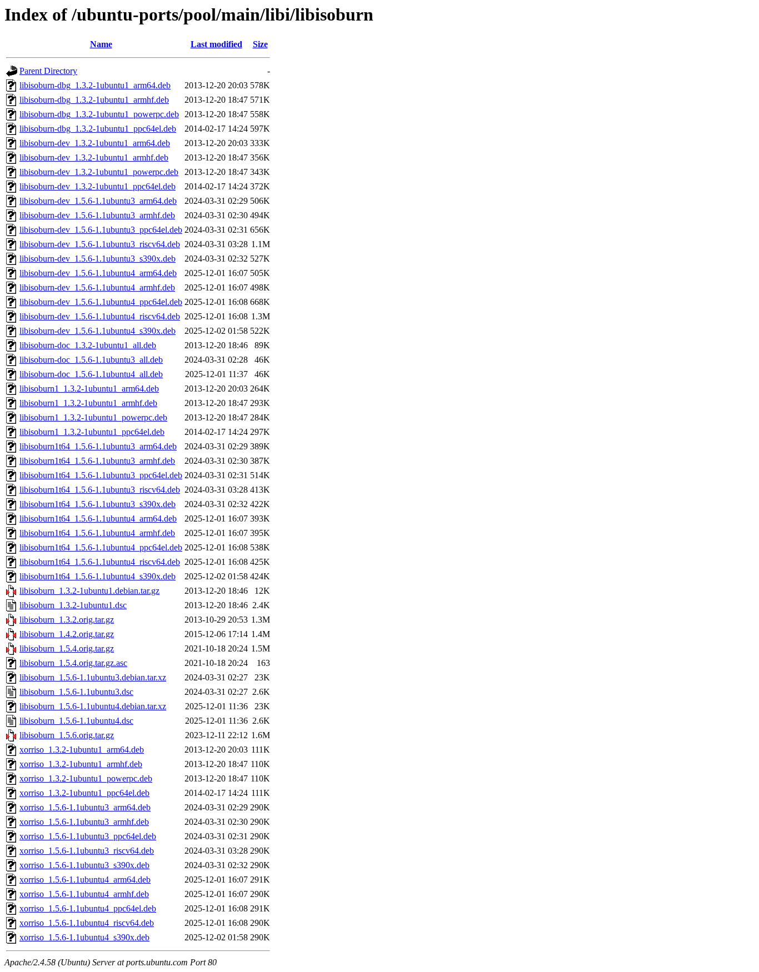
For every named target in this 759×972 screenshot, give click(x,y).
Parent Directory (48, 71)
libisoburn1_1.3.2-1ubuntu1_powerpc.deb (93, 417)
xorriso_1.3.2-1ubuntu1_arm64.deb (81, 749)
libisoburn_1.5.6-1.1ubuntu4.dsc (76, 720)
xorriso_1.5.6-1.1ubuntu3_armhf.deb (84, 821)
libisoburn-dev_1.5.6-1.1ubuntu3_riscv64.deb (99, 244)
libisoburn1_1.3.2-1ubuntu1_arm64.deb (89, 388)
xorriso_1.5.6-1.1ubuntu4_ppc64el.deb (87, 908)
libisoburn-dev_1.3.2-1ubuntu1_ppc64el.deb (97, 186)
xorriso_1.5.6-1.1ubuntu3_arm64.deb (85, 807)
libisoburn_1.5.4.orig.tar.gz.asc (73, 663)
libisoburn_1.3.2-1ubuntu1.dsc (73, 605)
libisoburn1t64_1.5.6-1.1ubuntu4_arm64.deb (98, 518)
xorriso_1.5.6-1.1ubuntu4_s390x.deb (84, 937)
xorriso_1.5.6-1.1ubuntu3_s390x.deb (84, 865)
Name (101, 44)
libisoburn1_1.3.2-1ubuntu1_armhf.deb (88, 403)
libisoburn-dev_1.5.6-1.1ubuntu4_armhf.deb (97, 287)
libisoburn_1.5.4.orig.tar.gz (66, 648)
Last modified (216, 44)
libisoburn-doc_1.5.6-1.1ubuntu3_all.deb (91, 359)
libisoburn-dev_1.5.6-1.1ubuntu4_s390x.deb (97, 330)
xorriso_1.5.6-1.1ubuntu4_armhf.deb (84, 894)
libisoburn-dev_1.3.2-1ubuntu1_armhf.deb (93, 157)
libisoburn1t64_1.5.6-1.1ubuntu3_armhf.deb (97, 460)
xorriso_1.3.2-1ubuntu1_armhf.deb (80, 764)
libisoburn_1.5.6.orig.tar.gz (66, 735)
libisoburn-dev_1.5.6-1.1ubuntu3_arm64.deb (98, 201)
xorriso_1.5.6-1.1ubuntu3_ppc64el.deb (87, 836)
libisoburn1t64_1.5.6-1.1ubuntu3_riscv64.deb (99, 489)
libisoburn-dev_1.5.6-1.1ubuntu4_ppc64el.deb (100, 302)
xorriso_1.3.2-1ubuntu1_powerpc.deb (85, 778)
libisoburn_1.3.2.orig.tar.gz (66, 619)
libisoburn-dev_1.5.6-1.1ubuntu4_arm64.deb (98, 273)
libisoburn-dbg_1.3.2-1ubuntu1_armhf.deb (94, 99)
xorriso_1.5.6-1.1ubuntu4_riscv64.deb (86, 923)
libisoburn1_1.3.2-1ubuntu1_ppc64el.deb (91, 432)
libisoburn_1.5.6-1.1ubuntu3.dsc (76, 692)
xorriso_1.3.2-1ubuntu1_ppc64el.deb (84, 793)
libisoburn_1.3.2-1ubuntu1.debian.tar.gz (89, 590)
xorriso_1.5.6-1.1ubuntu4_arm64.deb (85, 879)
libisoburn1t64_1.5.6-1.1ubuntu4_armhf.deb (97, 533)
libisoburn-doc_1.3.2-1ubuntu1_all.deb (87, 345)
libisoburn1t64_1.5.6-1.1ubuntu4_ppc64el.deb (100, 547)
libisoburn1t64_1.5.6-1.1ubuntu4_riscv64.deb (99, 562)
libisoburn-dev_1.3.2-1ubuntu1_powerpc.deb (98, 172)
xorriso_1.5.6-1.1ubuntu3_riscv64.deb (86, 850)
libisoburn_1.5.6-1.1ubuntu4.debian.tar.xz (92, 706)
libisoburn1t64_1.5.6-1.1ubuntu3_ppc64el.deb (100, 475)
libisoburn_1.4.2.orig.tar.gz (66, 634)
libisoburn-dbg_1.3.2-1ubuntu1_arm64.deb (95, 85)
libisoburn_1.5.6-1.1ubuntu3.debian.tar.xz (92, 677)
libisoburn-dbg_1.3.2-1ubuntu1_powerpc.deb (99, 114)
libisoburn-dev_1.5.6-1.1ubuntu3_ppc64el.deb (100, 229)
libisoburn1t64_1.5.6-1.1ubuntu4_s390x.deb (97, 576)
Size (260, 44)
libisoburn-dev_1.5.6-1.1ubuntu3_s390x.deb (97, 258)
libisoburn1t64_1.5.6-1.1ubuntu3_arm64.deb (98, 446)
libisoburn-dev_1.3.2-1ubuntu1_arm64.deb (94, 143)
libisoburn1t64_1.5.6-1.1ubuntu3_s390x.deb (97, 504)
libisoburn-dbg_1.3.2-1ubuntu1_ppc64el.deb (97, 128)
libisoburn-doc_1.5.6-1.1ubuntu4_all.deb (91, 374)
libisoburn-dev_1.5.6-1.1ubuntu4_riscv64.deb (99, 316)
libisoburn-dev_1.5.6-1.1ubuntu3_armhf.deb (97, 215)
